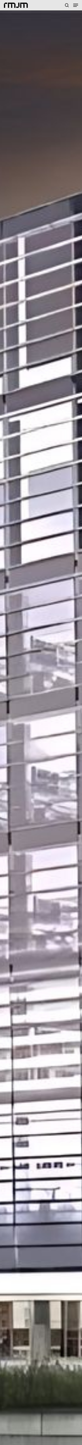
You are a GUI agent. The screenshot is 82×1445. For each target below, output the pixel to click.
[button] (75, 5)
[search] (67, 5)
